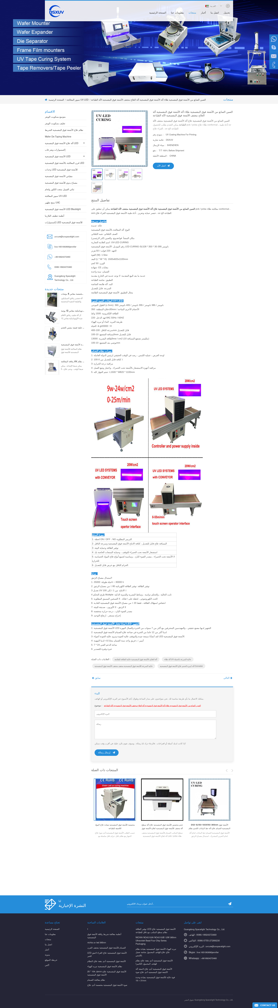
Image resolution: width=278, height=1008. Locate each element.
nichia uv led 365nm (96, 942)
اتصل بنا (215, 13)
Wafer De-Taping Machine (58, 136)
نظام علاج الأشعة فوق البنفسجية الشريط (64, 129)
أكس (47, 964)
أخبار (203, 13)
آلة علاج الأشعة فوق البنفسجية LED (61, 143)
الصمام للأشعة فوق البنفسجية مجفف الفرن (106, 947)
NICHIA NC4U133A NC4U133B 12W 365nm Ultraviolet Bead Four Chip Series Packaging (156, 940)
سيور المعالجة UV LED (77, 99)
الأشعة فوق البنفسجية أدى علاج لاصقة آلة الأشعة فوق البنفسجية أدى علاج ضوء (154, 970)
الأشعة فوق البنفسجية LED (57, 156)
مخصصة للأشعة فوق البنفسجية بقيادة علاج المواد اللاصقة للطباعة (115, 826)
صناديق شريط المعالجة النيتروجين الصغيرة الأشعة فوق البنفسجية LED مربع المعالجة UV (72, 344)
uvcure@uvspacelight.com (66, 236)
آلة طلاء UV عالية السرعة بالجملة (177, 659)
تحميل (227, 13)
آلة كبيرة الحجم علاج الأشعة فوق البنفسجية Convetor (181, 666)
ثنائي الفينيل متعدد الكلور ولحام (59, 189)
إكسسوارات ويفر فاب (55, 149)
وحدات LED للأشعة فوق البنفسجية (61, 169)
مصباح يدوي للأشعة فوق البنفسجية (61, 182)
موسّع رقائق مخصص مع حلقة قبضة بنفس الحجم (72, 328)
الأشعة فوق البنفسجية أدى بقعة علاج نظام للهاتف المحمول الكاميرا (154, 962)
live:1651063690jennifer (65, 246)
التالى (226, 678)
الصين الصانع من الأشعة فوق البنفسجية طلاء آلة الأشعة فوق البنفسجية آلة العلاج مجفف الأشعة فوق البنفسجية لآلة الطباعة (152, 705)
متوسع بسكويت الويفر (55, 116)
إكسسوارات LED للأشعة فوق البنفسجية (63, 222)
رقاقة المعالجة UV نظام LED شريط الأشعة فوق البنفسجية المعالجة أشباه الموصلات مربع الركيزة (72, 361)
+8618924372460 (209, 958)
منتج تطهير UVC (52, 202)
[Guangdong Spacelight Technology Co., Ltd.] (56, 11)
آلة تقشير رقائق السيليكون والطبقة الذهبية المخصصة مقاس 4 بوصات (72, 294)
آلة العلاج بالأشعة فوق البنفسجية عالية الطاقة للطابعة (136, 659)
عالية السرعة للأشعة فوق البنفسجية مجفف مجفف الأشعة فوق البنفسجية (124, 666)
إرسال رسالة (104, 752)
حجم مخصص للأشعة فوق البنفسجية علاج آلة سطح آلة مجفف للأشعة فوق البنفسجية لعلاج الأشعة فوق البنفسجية (162, 826)
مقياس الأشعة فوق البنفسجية (59, 176)
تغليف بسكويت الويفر (55, 123)
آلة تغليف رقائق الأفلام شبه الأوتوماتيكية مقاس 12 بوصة (72, 311)
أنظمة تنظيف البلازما (54, 215)
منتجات (192, 13)
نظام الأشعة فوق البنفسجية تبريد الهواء (104, 966)
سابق (98, 678)
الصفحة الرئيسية (157, 13)
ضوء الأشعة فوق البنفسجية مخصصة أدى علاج (107, 984)
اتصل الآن (161, 166)
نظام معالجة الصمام (96, 979)
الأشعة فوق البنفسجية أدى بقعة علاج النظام (106, 961)
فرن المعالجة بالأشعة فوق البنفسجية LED (64, 162)
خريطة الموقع (51, 959)
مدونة (47, 954)
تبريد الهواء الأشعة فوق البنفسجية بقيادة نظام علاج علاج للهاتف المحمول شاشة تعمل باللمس (156, 952)
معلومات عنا (177, 13)
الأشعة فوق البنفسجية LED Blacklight (63, 209)
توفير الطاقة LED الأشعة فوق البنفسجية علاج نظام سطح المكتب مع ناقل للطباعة (156, 930)
